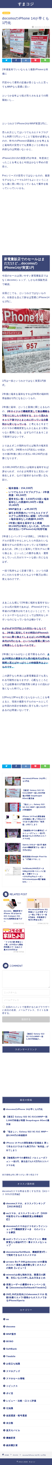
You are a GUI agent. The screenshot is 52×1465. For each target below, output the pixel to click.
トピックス (12, 1386)
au (7, 1319)
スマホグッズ (13, 1371)
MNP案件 (11, 1334)
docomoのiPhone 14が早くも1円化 (24, 1109)
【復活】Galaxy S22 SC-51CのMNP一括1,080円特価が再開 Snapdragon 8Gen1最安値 (27, 1120)
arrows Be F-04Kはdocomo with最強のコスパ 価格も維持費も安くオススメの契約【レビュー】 (26, 1264)
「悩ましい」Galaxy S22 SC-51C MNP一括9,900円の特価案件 (27, 1134)
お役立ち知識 (13, 1363)
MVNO (9, 1341)
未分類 (9, 1423)
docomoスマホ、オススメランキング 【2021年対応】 (25, 1205)
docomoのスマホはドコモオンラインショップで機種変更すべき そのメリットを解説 (27, 1229)
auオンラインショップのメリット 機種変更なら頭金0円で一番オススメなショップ (26, 1242)
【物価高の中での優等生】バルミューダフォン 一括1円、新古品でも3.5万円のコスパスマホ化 (27, 1161)
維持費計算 (12, 1445)
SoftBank (11, 1349)
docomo (6, 13)
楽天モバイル (13, 1430)
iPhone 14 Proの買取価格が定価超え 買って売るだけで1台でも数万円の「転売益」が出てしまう (27, 1146)
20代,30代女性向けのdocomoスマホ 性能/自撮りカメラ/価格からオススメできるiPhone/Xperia (26, 1297)
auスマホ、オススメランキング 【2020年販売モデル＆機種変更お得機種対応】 (26, 1216)
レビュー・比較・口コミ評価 (21, 1400)
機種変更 (10, 1438)
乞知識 (9, 1408)
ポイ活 (9, 1393)
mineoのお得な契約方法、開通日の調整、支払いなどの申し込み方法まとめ (25, 1276)
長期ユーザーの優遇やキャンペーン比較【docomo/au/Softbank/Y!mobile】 (27, 1286)
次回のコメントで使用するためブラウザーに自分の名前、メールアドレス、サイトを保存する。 (26, 1010)
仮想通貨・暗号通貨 (16, 1415)
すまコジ (26, 3)
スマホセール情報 (15, 1378)
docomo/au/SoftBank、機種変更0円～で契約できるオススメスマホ (27, 1253)
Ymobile (10, 1356)
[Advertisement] (26, 223)
